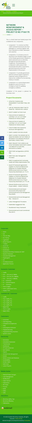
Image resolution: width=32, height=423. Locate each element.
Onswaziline (27, 420)
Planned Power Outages (9, 374)
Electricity (8, 11)
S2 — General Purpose (9, 282)
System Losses (7, 333)
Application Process (8, 263)
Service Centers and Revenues (11, 358)
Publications (6, 382)
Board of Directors (8, 253)
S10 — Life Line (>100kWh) (10, 278)
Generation (6, 340)
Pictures (5, 386)
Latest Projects (7, 366)
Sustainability (6, 360)
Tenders (5, 243)
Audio (4, 388)
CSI (4, 259)
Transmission (6, 344)
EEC (4, 233)
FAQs (4, 325)
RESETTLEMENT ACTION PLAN (17, 112)
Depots (5, 352)
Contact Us (6, 247)
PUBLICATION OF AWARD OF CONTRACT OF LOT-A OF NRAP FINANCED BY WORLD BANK (17, 116)
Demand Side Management (10, 354)
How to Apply (6, 286)
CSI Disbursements (8, 261)
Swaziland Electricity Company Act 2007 (13, 251)
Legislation (6, 239)
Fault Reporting (7, 321)
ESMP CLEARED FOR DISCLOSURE (18, 132)
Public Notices (7, 380)
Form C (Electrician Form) (10, 288)
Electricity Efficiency (8, 401)
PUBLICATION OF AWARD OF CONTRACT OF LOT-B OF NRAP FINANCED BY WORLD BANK (17, 123)
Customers (6, 319)
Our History (6, 237)
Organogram (6, 257)
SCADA (5, 356)
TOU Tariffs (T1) (7, 298)
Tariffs (4, 272)
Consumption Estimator (9, 327)
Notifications (6, 378)
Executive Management (9, 255)
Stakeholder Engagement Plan (17, 204)
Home (2, 11)
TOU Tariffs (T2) (7, 300)
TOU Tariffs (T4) (7, 305)
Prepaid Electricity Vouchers (10, 331)
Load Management (8, 376)
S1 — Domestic (7, 280)
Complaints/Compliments (10, 323)
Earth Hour (6, 364)
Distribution (6, 346)
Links (4, 392)
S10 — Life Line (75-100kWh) (10, 276)
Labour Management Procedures (18, 201)
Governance (6, 249)
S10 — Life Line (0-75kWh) (10, 274)
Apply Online (6, 310)
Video (4, 390)
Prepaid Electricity (8, 329)
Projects (15, 11)
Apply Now (6, 306)
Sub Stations (6, 350)
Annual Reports (7, 241)
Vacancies (5, 245)
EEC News (5, 384)
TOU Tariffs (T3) (7, 302)
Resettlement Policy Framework (17, 207)
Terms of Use (18, 418)
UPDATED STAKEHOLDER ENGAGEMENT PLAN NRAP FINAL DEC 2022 (19, 103)
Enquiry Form (6, 290)
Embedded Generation (9, 342)
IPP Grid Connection (8, 348)
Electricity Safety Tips (9, 399)
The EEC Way (6, 235)
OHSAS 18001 (6, 362)
